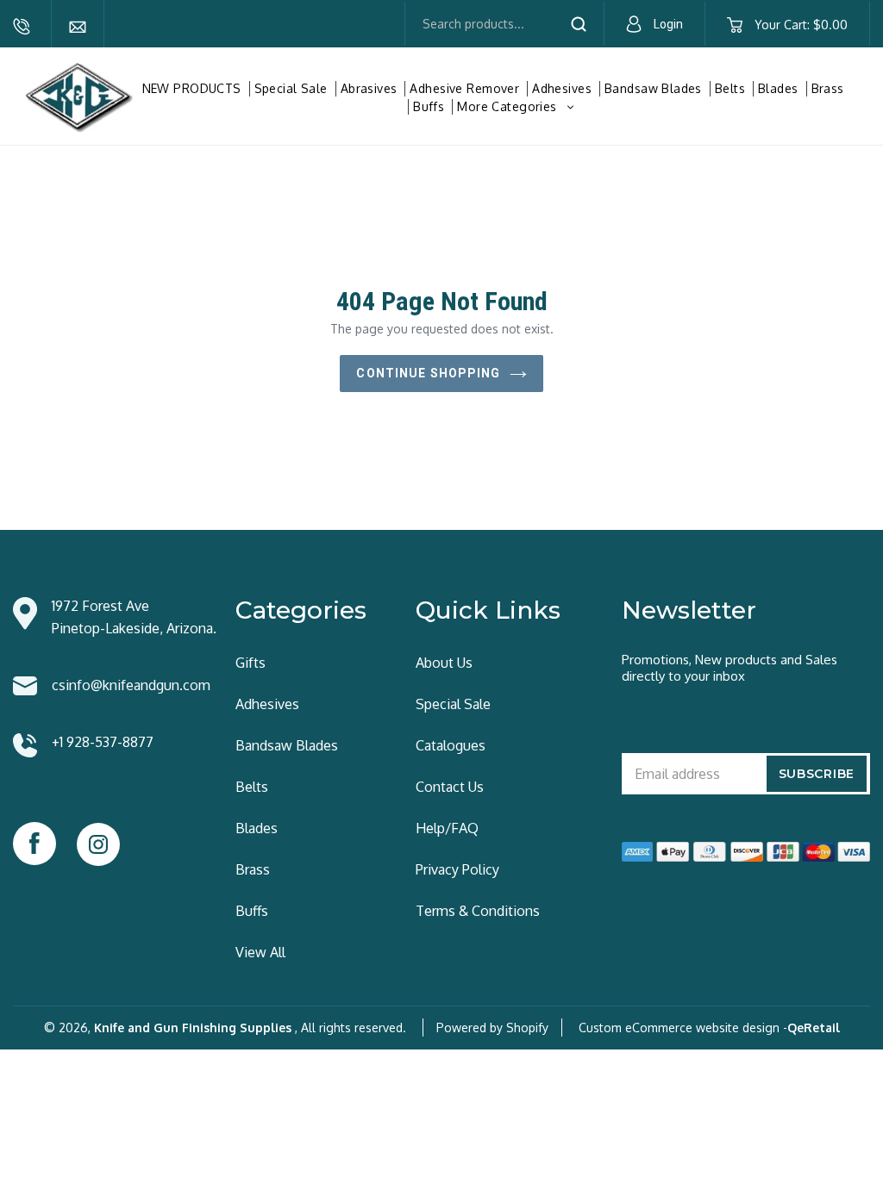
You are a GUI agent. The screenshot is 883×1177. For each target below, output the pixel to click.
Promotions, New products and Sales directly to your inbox (729, 667)
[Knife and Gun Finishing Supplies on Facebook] (34, 843)
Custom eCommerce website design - (683, 1027)
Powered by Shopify (492, 1027)
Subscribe (817, 774)
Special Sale (291, 88)
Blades (778, 88)
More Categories (517, 106)
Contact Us (450, 786)
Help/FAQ (447, 828)
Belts (730, 88)
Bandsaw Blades (653, 88)
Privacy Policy (457, 869)
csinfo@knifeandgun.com (77, 26)
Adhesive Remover (464, 88)
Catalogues (450, 745)
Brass (827, 88)
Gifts (250, 662)
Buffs (428, 106)
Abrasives (369, 88)
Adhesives (562, 88)
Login (668, 24)
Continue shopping (428, 373)
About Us (444, 662)
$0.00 (801, 24)
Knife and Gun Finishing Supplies (192, 1027)
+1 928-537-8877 (21, 26)
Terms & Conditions (478, 910)
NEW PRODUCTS (191, 88)
